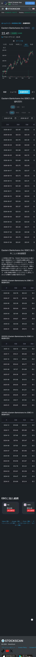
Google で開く (16, 521)
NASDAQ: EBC (17, 23)
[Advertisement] (18, 84)
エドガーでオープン (24, 523)
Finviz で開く (27, 521)
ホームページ (6, 23)
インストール (30, 3)
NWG (29, 505)
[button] (3, 8)
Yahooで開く (6, 521)
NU (8, 505)
